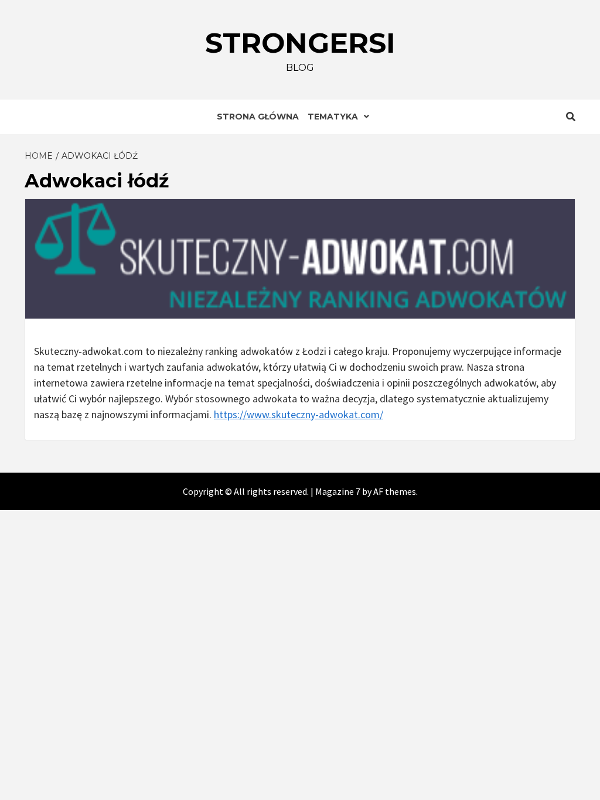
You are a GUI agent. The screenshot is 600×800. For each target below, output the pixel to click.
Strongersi (300, 43)
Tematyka (333, 116)
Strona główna (258, 116)
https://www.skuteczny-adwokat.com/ (298, 414)
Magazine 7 (337, 491)
